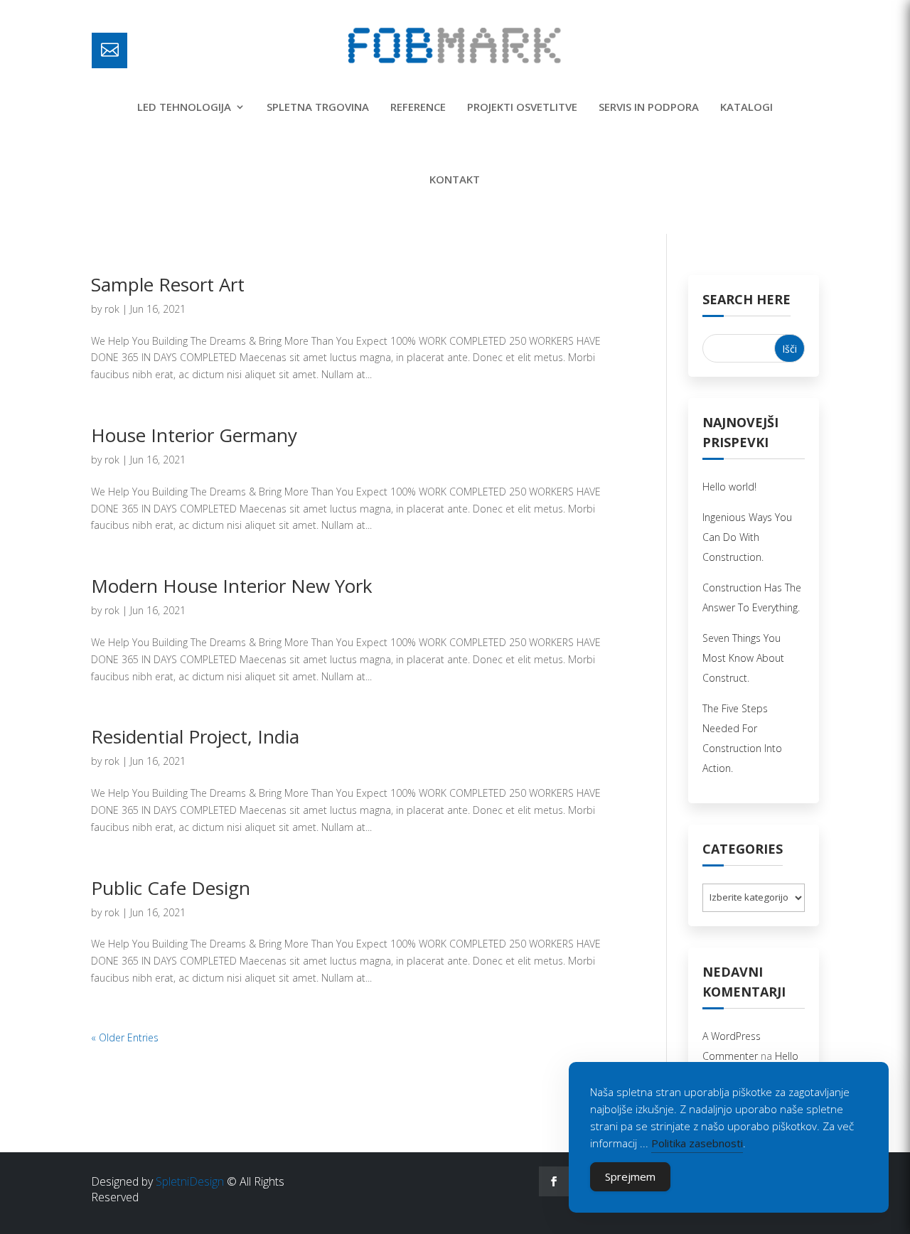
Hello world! (729, 486)
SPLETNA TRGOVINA (318, 107)
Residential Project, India (195, 736)
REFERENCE (418, 107)
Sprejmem (630, 1176)
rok (112, 309)
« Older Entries (125, 1037)
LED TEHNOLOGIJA (184, 107)
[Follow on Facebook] (554, 1181)
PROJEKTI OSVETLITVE (522, 107)
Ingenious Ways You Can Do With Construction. (747, 537)
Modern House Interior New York (232, 586)
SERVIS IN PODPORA (649, 107)
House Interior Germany (194, 435)
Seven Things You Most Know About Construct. (743, 658)
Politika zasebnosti (697, 1143)
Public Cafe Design (170, 888)
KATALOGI (746, 107)
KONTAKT (454, 179)
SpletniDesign (190, 1181)
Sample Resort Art (168, 284)
